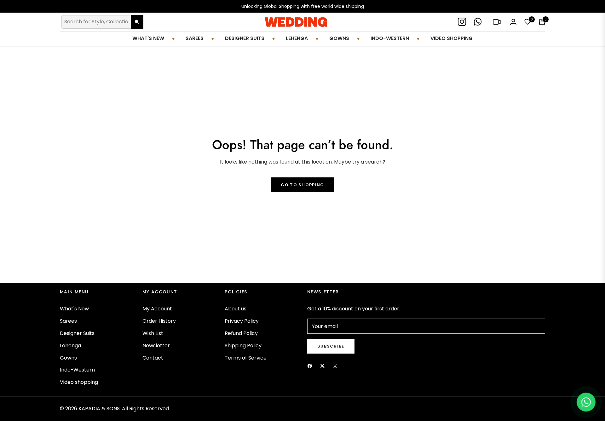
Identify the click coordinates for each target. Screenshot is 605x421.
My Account (157, 308)
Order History (159, 321)
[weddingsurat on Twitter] (322, 365)
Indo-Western (77, 369)
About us (235, 308)
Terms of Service (246, 357)
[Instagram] (462, 21)
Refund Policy (241, 333)
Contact (152, 357)
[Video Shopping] (497, 21)
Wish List (152, 333)
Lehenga (70, 345)
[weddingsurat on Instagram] (334, 365)
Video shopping (79, 382)
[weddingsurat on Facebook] (309, 365)
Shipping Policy (243, 345)
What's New (74, 308)
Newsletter (156, 345)
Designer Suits (77, 333)
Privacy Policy (242, 321)
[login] (513, 22)
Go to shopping (302, 185)
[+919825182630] (478, 21)
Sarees (68, 321)
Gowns (68, 357)
